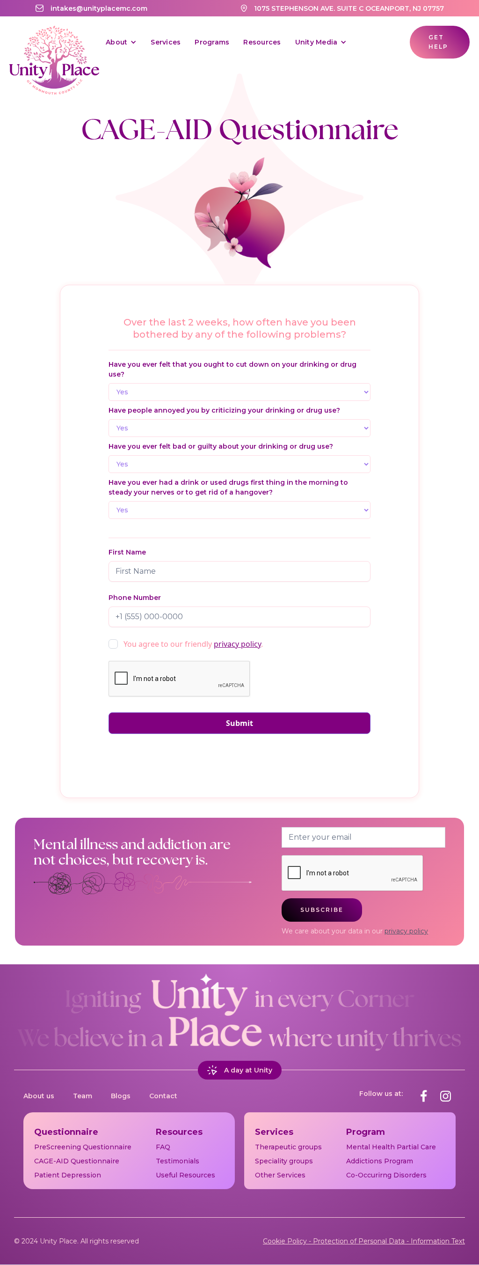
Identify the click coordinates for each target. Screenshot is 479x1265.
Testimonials (177, 1161)
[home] (54, 42)
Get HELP (438, 42)
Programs (212, 42)
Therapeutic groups (288, 1147)
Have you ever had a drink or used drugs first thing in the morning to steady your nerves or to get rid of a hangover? (228, 487)
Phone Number (135, 597)
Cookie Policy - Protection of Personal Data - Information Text (364, 1241)
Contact (163, 1096)
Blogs (121, 1096)
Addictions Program (379, 1161)
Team (82, 1096)
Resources (262, 42)
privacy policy (237, 644)
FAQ (163, 1147)
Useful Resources (185, 1175)
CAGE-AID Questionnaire (76, 1161)
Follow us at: (381, 1093)
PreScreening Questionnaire (82, 1147)
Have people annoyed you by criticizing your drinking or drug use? (224, 410)
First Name (127, 552)
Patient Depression (67, 1175)
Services (166, 42)
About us (38, 1096)
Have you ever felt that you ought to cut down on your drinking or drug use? (232, 369)
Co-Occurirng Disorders (386, 1175)
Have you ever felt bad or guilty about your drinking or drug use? (221, 446)
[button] (121, 42)
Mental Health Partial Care (391, 1147)
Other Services (280, 1175)
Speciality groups (284, 1161)
